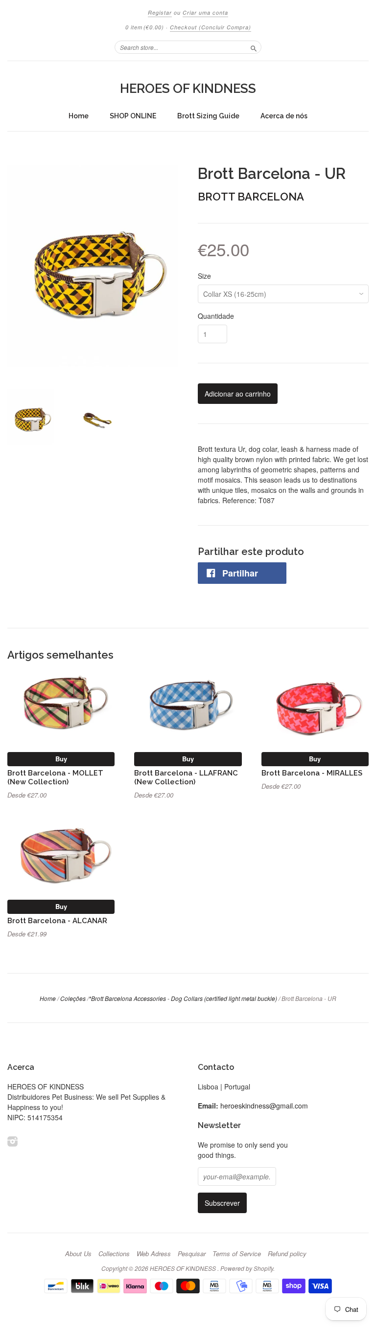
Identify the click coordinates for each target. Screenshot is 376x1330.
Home (79, 116)
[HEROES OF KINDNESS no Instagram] (12, 1141)
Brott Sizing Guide (208, 116)
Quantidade (216, 316)
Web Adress (154, 1253)
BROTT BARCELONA (251, 196)
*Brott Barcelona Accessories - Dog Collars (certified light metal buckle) (183, 998)
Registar (160, 12)
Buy (61, 758)
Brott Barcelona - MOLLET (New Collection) (55, 777)
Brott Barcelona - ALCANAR (57, 920)
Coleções (73, 998)
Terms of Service (236, 1253)
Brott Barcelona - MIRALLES (311, 773)
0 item (144, 27)
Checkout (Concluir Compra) (210, 27)
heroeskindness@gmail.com (264, 1105)
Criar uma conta (205, 12)
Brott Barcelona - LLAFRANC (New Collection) (186, 777)
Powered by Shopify (246, 1268)
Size (204, 276)
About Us (78, 1253)
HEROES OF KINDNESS (188, 88)
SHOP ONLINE (133, 116)
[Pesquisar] (254, 47)
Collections (114, 1253)
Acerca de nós (283, 116)
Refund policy (287, 1253)
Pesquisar (192, 1253)
